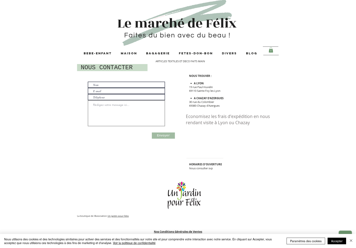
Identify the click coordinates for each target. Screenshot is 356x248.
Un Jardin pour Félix (118, 215)
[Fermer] (351, 241)
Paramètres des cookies (306, 241)
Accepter (337, 241)
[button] (271, 49)
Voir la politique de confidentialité (134, 243)
